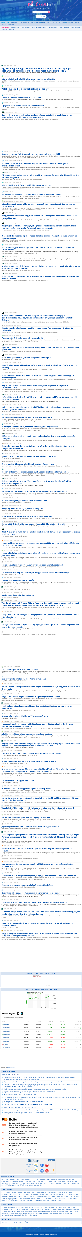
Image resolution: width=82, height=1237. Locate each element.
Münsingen (27, 1192)
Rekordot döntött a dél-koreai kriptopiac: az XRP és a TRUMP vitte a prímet (28, 1104)
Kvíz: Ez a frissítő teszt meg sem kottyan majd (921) (20, 1107)
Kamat (43, 22)
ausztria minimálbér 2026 (36, 1207)
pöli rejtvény (31, 1213)
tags (18, 1179)
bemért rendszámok (22, 1207)
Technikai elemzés (7, 1222)
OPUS (53, 973)
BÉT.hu (26, 1222)
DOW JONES (44, 989)
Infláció (37, 22)
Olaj (53, 22)
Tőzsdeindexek (25, 27)
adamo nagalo (52, 1192)
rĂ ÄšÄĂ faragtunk (11, 1185)
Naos (59, 1200)
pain (33, 1192)
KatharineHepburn (26, 1179)
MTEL (41, 973)
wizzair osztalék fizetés (43, 1196)
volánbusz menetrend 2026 (44, 1213)
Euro (63, 22)
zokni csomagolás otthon (24, 1211)
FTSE (31, 989)
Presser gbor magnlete (17, 1181)
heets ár (35, 1211)
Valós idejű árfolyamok (39, 27)
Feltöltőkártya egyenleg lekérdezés (11, 1194)
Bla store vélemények (37, 1198)
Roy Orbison (34, 1194)
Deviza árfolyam (64, 27)
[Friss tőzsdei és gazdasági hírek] (41, 3)
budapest (53, 1200)
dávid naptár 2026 (60, 1207)
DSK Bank (12, 1179)
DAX (27, 989)
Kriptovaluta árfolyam (7, 29)
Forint (48, 22)
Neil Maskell (64, 1196)
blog (3, 1179)
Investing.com (11, 1067)
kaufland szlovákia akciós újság (23, 1215)
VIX (51, 989)
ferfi (3, 1185)
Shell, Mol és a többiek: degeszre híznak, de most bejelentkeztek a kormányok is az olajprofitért (35, 1089)
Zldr (41, 1183)
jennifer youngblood (55, 1181)
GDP (32, 22)
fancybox (35, 1179)
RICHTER (47, 973)
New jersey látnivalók (55, 1183)
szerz (34, 1181)
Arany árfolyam (75, 27)
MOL (37, 973)
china (63, 1181)
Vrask (45, 1183)
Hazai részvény (14, 27)
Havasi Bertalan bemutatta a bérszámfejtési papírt (20, 1094)
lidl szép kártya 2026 (44, 1211)
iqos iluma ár (68, 1211)
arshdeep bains (72, 1198)
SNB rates (29, 1200)
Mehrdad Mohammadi (46, 1179)
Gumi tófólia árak (41, 1192)
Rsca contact (68, 1194)
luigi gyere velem (42, 1181)
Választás (14, 22)
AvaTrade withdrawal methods (29, 1183)
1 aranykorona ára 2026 (8, 1207)
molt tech (4, 1200)
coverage (57, 1179)
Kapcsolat (28, 1234)
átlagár (54, 1196)
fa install (22, 1200)
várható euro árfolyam (43, 1209)
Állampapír (11, 24)
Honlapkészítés (36, 1234)
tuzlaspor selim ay (17, 1192)
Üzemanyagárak (24, 22)
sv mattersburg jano (29, 1196)
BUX (71, 22)
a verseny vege (65, 1179)
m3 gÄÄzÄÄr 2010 (23, 1185)
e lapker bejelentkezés (60, 1198)
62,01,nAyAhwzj (6, 1183)
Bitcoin (58, 22)
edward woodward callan (65, 1192)
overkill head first (45, 1194)
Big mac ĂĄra (76, 1183)
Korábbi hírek (15, 1074)
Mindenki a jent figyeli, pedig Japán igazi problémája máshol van (22, 1132)
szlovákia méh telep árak (29, 1209)
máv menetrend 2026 (15, 1209)
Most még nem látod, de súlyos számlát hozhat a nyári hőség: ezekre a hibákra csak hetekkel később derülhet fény (41, 1110)
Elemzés (3, 24)
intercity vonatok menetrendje (70, 1209)
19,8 (71, 1196)
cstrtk (64, 1183)
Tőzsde (77, 22)
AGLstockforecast (72, 1181)
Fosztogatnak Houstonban (41, 1200)
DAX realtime (18, 1222)
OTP (67, 22)
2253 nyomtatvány (56, 1209)
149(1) (73, 1179)
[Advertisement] (41, 47)
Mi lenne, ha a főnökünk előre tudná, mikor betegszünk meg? (23, 1144)
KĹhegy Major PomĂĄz (35, 1185)
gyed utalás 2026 (49, 1207)
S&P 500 (37, 989)
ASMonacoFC (15, 1183)
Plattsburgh (26, 1194)
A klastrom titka (6, 1192)
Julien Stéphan (18, 1196)
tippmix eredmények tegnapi (61, 1213)
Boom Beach (48, 1198)
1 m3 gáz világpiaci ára (57, 1211)
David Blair (28, 1181)
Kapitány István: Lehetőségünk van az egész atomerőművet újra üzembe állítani (29, 1092)
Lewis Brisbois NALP (12, 1198)
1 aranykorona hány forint (9, 1211)
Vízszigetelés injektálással (49, 1234)
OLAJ (55, 989)
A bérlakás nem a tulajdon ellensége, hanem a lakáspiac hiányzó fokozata (24, 1138)
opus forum (36, 1215)
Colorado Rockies (25, 1198)
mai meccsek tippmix (21, 1213)
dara (69, 1183)
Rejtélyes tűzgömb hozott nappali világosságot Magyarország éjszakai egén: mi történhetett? (34, 1082)
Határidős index (52, 27)
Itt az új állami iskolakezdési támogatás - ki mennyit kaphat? (23, 1102)
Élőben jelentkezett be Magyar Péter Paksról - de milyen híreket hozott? (27, 1112)
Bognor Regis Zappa (57, 1194)
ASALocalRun (5, 1181)
